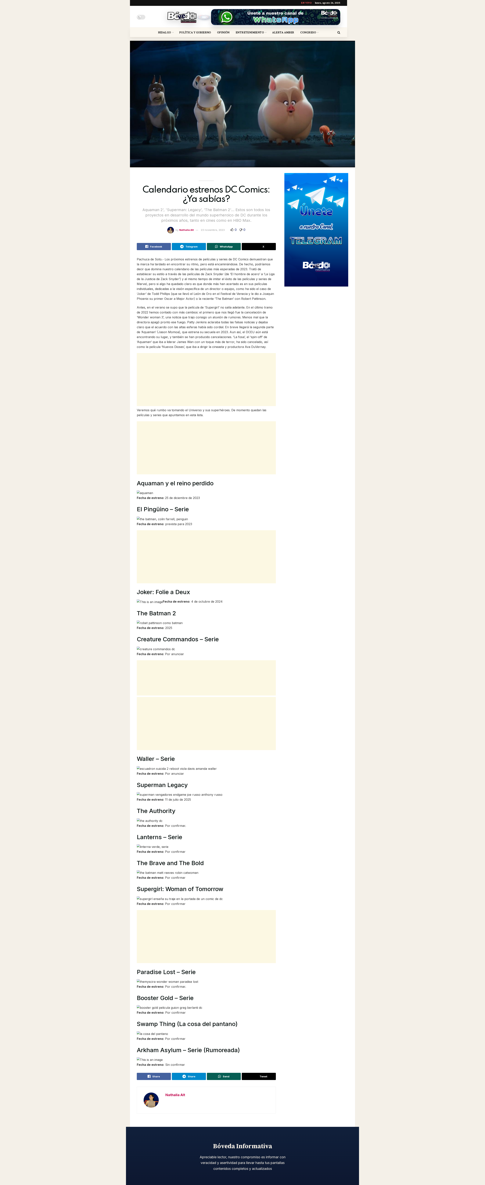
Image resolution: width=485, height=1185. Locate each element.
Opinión (223, 32)
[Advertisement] (206, 379)
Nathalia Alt (186, 229)
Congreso (308, 32)
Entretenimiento (250, 32)
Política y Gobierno (195, 32)
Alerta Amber (283, 32)
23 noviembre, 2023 (213, 229)
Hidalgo (164, 32)
